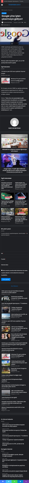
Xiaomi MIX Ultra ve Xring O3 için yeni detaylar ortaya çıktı (21, 202)
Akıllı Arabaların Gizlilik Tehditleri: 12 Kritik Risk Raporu (6, 218)
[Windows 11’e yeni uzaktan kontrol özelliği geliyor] (5, 80)
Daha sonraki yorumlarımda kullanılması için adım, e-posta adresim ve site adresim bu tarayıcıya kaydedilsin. (14, 273)
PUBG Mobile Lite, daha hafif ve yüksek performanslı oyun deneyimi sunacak (21, 185)
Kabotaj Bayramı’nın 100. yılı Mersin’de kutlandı (19, 315)
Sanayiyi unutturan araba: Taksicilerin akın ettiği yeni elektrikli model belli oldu (7, 185)
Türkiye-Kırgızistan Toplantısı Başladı (16, 308)
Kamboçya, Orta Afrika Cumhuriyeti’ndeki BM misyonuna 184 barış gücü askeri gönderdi (14, 343)
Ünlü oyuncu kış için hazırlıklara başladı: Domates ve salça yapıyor (13, 291)
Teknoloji (10, 10)
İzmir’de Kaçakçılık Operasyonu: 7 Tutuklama (14, 1)
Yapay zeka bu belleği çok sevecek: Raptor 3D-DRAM (7, 202)
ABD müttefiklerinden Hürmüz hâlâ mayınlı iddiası (19, 391)
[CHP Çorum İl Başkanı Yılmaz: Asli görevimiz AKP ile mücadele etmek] (6, 329)
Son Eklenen (14, 286)
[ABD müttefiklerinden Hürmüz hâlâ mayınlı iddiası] (6, 393)
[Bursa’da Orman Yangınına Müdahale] (6, 370)
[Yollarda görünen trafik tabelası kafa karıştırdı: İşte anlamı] (6, 363)
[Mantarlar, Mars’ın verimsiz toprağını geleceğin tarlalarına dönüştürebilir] (21, 211)
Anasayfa (5, 10)
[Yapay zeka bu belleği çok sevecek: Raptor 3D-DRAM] (7, 196)
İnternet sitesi (4, 264)
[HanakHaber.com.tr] (14, 4)
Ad (2, 253)
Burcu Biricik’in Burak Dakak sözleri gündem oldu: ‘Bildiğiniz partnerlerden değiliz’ (19, 336)
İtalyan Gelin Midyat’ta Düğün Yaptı (12, 375)
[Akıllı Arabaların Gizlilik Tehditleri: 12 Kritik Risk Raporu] (7, 211)
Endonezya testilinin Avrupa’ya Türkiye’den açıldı (19, 297)
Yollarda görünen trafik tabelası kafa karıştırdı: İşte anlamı (19, 362)
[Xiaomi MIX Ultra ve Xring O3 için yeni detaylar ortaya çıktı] (21, 196)
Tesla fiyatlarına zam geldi (9, 397)
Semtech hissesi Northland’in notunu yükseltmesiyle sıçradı (12, 349)
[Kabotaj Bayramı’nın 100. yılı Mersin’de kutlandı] (6, 316)
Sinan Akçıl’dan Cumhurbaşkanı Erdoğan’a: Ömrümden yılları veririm (14, 385)
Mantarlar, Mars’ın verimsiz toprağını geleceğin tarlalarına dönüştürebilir (21, 219)
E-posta (3, 259)
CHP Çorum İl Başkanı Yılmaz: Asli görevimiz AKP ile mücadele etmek (19, 328)
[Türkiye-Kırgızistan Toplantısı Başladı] (6, 309)
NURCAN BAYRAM (8, 22)
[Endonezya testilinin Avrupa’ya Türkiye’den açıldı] (6, 299)
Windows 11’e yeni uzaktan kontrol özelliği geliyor (18, 355)
